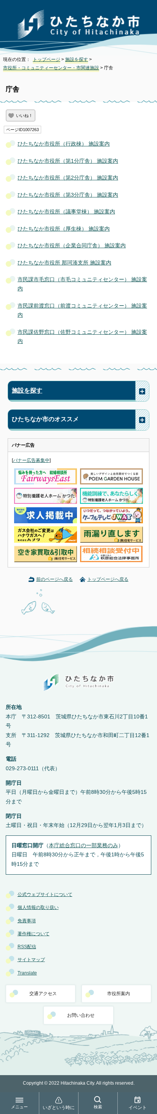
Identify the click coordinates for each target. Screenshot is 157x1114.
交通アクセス (43, 993)
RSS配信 (27, 946)
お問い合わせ (81, 1015)
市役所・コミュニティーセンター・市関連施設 (51, 68)
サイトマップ (31, 959)
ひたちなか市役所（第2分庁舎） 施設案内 (68, 178)
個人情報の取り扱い (38, 907)
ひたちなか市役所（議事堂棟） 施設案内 (66, 212)
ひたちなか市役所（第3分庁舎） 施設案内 (68, 195)
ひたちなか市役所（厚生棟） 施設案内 (64, 229)
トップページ (46, 59)
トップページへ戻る (107, 579)
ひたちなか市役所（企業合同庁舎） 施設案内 (72, 245)
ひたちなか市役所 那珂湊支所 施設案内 (64, 263)
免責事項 (27, 920)
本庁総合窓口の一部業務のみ (83, 845)
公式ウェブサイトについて (45, 894)
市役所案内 (118, 993)
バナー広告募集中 (31, 460)
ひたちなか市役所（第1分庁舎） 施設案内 (68, 161)
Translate (27, 973)
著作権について (34, 933)
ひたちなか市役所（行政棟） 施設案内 (64, 144)
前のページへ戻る (54, 579)
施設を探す (76, 59)
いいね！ (24, 115)
